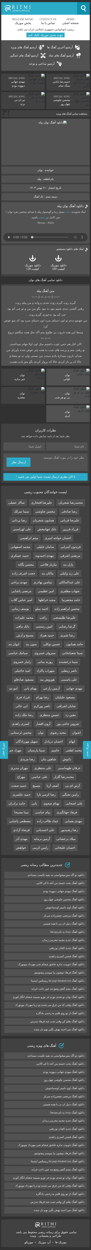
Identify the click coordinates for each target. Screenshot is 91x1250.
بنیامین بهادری (42, 582)
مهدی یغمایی (73, 821)
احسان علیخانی (65, 847)
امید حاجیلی (22, 670)
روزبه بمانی (45, 662)
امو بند (13, 688)
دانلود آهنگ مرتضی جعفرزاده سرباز (64, 915)
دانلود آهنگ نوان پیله (70, 206)
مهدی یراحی (19, 582)
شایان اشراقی (66, 706)
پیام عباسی (42, 812)
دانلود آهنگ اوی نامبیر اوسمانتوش (65, 907)
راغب (43, 617)
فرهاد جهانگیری (67, 812)
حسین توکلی (51, 644)
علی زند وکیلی (69, 573)
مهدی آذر (21, 838)
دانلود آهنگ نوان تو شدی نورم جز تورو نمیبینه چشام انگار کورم (48, 996)
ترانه (68, 211)
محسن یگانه (26, 564)
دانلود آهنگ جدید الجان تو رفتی (66, 948)
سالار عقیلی (16, 502)
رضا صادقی (69, 511)
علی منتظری (42, 768)
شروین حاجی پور (68, 723)
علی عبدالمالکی (69, 582)
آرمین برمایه (42, 838)
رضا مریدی (27, 759)
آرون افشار (43, 723)
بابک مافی (22, 626)
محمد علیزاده (24, 617)
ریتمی (42, 217)
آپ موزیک (44, 1242)
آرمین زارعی (51, 688)
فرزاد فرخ (23, 697)
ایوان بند (13, 644)
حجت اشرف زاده (23, 573)
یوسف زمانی (20, 608)
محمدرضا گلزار (64, 777)
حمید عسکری (20, 555)
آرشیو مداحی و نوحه (42, 63)
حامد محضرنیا (71, 600)
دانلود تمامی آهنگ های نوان (45, 280)
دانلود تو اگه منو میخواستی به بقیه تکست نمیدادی (56, 875)
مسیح (36, 785)
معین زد (70, 715)
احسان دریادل (53, 741)
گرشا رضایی (67, 626)
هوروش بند (47, 679)
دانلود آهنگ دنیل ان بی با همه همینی (63, 923)
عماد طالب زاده (47, 821)
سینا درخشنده (68, 662)
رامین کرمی (40, 847)
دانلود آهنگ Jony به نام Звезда (67, 931)
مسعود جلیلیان (65, 697)
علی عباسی (39, 777)
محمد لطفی (74, 750)
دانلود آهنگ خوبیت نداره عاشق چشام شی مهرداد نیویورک (51, 964)
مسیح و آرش (25, 635)
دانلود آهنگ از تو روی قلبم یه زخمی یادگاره (60, 1013)
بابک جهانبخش (46, 529)
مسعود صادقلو (24, 679)
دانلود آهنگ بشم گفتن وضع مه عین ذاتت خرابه (57, 988)
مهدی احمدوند (44, 555)
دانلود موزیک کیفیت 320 (58, 267)
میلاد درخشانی (66, 838)
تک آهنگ (38, 196)
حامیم (55, 750)
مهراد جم (15, 750)
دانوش (66, 759)
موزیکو (29, 1242)
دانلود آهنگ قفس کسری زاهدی (66, 956)
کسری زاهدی (20, 723)
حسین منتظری (49, 715)
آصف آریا (53, 785)
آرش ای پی (72, 785)
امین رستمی (44, 626)
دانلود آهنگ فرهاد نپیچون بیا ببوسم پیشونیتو (59, 972)
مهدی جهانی (74, 688)
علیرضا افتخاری (41, 502)
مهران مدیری (19, 768)
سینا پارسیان (36, 750)
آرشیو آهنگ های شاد (61, 55)
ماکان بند (47, 573)
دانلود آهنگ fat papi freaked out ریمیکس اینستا (57, 980)
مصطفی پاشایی (20, 821)
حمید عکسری (21, 794)
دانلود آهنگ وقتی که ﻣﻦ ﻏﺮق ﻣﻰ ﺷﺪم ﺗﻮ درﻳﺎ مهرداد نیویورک (49, 1004)
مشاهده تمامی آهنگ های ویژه (71, 113)
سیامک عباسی (18, 653)
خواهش (21, 847)
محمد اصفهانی (20, 547)
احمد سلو (41, 608)
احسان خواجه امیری (58, 538)
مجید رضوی (58, 732)
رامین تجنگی (70, 794)
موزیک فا (61, 1242)
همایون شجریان (43, 520)
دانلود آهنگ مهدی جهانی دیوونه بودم (63, 891)
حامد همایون (74, 644)
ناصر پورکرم (42, 706)
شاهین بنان (48, 759)
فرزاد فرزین (70, 529)
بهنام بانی (30, 688)
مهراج (21, 777)
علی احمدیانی (45, 830)
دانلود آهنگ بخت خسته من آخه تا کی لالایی (60, 883)
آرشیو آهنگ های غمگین (24, 55)
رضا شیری (67, 635)
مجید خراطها (47, 600)
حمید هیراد (47, 635)
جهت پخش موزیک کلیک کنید (45, 35)
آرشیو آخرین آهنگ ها (60, 47)
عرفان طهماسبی (69, 768)
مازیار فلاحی (48, 564)
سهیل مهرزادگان (27, 741)
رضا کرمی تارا (46, 794)
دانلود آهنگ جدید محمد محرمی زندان (63, 940)
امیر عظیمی (46, 591)
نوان (41, 732)
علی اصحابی (74, 803)
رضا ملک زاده (24, 715)
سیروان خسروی (45, 653)
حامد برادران (16, 803)
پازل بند (68, 564)
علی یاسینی (69, 679)
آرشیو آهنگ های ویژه (24, 47)
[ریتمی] (39, 8)
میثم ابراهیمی (29, 538)
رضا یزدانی (19, 520)
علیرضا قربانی (69, 520)
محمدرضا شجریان (70, 502)
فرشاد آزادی (21, 830)
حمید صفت (18, 785)
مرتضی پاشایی (21, 591)
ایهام (72, 741)
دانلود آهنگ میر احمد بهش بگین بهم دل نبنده (59, 1029)
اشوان (76, 732)
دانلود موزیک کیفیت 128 (33, 267)
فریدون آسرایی (71, 547)
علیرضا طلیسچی (64, 617)
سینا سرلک (21, 511)
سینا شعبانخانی (72, 653)
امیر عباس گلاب (21, 600)
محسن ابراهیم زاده (67, 608)
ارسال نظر (18, 462)
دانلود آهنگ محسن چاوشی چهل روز (64, 899)
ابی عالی (21, 706)
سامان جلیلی (45, 547)
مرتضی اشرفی (70, 555)
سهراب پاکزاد (46, 670)
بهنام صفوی (51, 803)
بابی (34, 803)
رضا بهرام (42, 697)
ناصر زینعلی (69, 670)
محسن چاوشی (45, 511)
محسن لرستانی (21, 732)
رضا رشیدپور (69, 830)
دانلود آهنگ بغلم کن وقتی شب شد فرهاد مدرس (57, 1021)
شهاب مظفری (70, 591)
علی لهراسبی (22, 529)
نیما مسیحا (21, 812)
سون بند (31, 644)
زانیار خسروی (22, 662)
